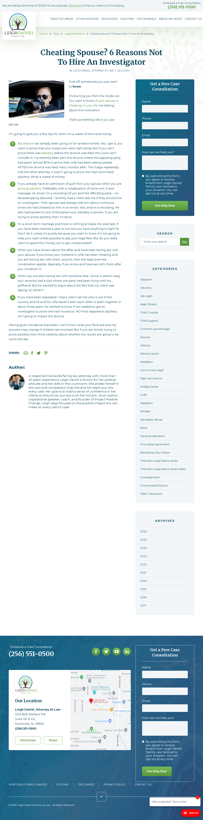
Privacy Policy (114, 784)
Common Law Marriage (155, 329)
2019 (143, 589)
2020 (143, 580)
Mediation (146, 361)
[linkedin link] (127, 652)
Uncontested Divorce (153, 485)
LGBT (143, 394)
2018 (143, 597)
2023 (143, 556)
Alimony (145, 345)
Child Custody (149, 312)
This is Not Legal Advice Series (159, 460)
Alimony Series (149, 353)
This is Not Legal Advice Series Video (163, 469)
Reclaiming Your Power (155, 452)
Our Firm (127, 18)
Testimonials (146, 18)
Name (147, 101)
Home (44, 33)
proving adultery (29, 188)
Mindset (145, 411)
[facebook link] (96, 652)
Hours (53, 740)
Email (146, 135)
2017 (143, 605)
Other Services (87, 18)
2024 (143, 548)
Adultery (123, 70)
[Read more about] (17, 376)
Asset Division (148, 304)
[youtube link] (117, 652)
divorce (28, 143)
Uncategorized (149, 477)
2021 (143, 572)
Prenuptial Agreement (155, 444)
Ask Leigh (146, 296)
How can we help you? (158, 152)
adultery (47, 153)
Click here (75, 5)
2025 (143, 539)
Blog (56, 33)
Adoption (146, 279)
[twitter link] (106, 652)
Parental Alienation (152, 436)
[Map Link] (100, 671)
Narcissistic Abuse (151, 419)
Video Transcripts (151, 493)
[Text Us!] (190, 813)
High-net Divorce (151, 378)
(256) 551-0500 (182, 7)
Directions (28, 740)
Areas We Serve (170, 18)
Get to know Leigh (152, 370)
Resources (110, 18)
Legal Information (75, 33)
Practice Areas (62, 18)
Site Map (62, 784)
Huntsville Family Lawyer (28, 784)
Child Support (149, 320)
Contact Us (193, 18)
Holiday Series (149, 386)
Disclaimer (86, 784)
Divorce (145, 337)
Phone (147, 118)
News (143, 427)
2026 (143, 531)
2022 (143, 564)
